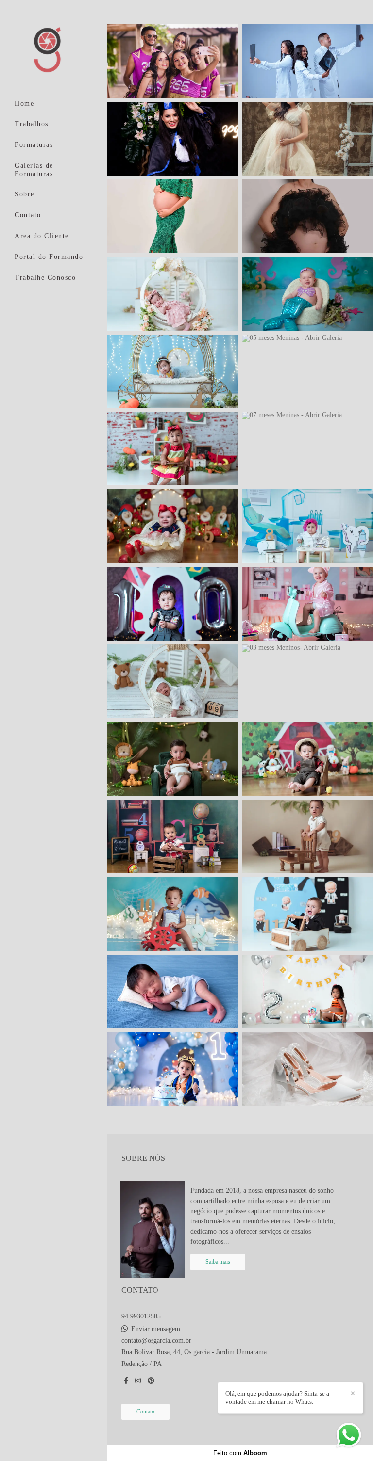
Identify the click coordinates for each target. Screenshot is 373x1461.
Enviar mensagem (155, 1329)
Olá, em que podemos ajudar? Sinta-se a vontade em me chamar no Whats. (277, 1397)
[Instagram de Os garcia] (138, 1380)
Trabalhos (32, 124)
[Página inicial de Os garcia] (53, 50)
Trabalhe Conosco (45, 277)
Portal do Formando (49, 256)
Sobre (24, 194)
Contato (28, 215)
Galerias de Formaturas (34, 169)
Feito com (240, 1453)
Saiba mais (217, 1262)
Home (24, 103)
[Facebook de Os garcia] (126, 1380)
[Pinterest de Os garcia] (151, 1380)
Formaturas (34, 144)
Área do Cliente (42, 236)
